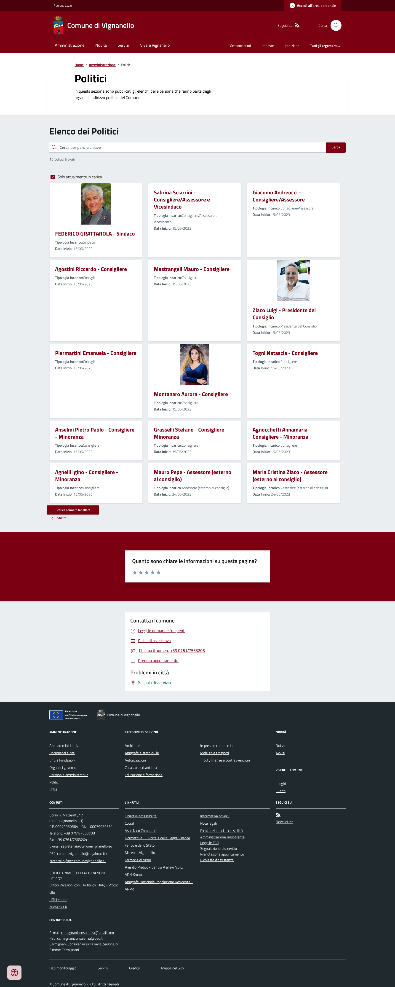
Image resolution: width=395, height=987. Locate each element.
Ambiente (132, 745)
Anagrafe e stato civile (142, 753)
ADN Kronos (134, 874)
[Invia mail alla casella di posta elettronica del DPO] (87, 933)
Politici (54, 782)
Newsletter (284, 821)
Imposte (268, 45)
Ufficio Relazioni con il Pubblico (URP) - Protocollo (83, 888)
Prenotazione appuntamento (222, 854)
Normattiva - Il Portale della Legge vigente (157, 838)
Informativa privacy (215, 816)
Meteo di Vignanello (140, 852)
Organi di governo (62, 767)
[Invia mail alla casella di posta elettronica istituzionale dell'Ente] (86, 846)
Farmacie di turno (138, 860)
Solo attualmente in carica (80, 177)
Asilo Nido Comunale (140, 830)
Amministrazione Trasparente (222, 837)
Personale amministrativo (68, 775)
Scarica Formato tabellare (73, 509)
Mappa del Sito (172, 968)
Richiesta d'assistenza (217, 860)
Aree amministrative (64, 745)
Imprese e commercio (216, 745)
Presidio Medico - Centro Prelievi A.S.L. (154, 867)
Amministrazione (69, 45)
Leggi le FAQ (209, 842)
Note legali (208, 823)
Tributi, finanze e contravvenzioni (225, 760)
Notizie (281, 745)
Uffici (53, 789)
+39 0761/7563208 (79, 833)
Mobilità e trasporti (214, 753)
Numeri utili (58, 907)
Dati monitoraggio (62, 968)
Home (79, 64)
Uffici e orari (58, 899)
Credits (134, 968)
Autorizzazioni (135, 760)
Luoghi (281, 783)
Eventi (281, 791)
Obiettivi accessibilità (141, 816)
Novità (101, 45)
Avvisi (280, 753)
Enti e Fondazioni (62, 760)
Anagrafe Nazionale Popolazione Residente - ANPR (159, 885)
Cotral (129, 823)
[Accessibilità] (14, 972)
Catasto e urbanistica (141, 767)
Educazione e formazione (144, 775)
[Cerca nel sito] (334, 25)
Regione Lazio (62, 5)
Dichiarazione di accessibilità (221, 830)
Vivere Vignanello (155, 45)
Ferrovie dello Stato (140, 845)
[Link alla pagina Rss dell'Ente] (278, 815)
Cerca (335, 147)
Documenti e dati (62, 753)
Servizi (123, 45)
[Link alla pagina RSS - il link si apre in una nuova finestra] (297, 25)
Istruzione (292, 45)
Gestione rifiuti (240, 45)
